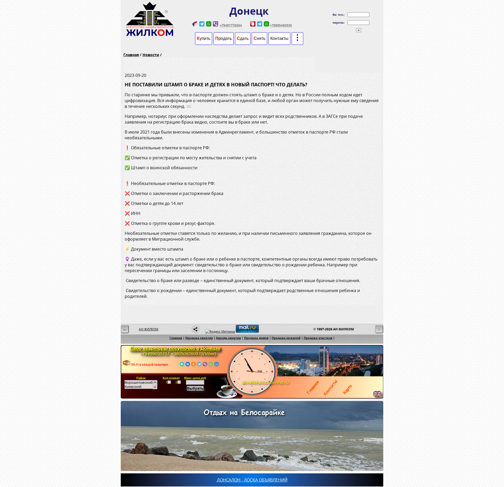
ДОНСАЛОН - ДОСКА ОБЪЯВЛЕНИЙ (252, 480)
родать (223, 38)
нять (259, 38)
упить (203, 38)
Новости (151, 54)
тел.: (341, 15)
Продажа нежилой (286, 338)
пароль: (338, 22)
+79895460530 (281, 25)
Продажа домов (256, 338)
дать (243, 38)
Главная (131, 54)
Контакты (279, 38)
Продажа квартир (199, 338)
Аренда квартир (228, 338)
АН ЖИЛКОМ (148, 329)
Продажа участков (318, 338)
